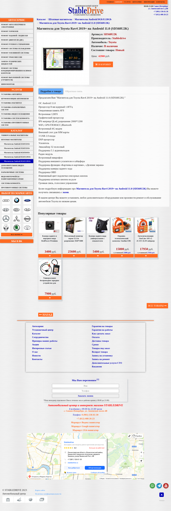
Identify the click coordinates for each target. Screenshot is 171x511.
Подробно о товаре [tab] (50, 91)
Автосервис (137, 2)
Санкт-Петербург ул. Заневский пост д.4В (158, 7)
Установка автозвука (11, 94)
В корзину (104, 64)
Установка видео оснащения (15, 114)
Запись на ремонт (101, 359)
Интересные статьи (41, 348)
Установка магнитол (11, 103)
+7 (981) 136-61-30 (161, 11)
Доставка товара (100, 341)
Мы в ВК (16, 241)
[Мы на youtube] (166, 486)
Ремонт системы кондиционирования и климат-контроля (16, 70)
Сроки (95, 344)
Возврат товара (100, 352)
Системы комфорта (10, 183)
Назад (47, 314)
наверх (161, 500)
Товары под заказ (101, 348)
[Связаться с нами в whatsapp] (152, 486)
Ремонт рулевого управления (15, 44)
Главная (110, 2)
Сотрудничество (40, 337)
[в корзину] (50, 256)
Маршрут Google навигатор (85, 426)
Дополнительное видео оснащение (12, 167)
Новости (36, 355)
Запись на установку (102, 355)
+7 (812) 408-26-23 (161, 15)
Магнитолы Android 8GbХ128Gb (17, 161)
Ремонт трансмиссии (11, 57)
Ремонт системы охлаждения (15, 48)
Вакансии (97, 366)
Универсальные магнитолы (14, 135)
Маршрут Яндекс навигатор (85, 422)
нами (66, 192)
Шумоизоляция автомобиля (15, 99)
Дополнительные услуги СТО (107, 363)
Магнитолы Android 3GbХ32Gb (17, 148)
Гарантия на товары (102, 326)
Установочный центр (42, 330)
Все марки (16, 234)
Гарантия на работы (102, 330)
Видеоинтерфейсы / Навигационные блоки (12, 178)
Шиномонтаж (8, 84)
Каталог (119, 2)
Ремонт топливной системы (15, 53)
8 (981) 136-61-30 (90, 415)
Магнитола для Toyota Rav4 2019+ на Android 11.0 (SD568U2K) (74, 23)
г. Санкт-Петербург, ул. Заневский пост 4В (85, 411)
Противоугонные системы (14, 188)
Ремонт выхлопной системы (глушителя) (15, 79)
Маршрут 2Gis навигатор (86, 430)
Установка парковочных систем (13, 108)
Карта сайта (40, 490)
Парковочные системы (12, 172)
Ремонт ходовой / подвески (14, 36)
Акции (35, 344)
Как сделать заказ (101, 333)
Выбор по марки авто (16, 193)
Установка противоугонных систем (15, 124)
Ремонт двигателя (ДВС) (12, 40)
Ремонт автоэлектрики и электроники (13, 26)
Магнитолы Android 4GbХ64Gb (17, 152)
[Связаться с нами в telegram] (159, 486)
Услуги (127, 2)
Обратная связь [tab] (73, 91)
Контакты (160, 2)
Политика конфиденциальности (48, 494)
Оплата (96, 337)
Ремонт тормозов (9, 31)
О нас (35, 352)
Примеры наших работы (44, 341)
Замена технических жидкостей (11, 63)
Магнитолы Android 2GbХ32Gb (17, 144)
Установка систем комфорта (15, 118)
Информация (149, 2)
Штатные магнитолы (11, 140)
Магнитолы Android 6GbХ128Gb (17, 157)
